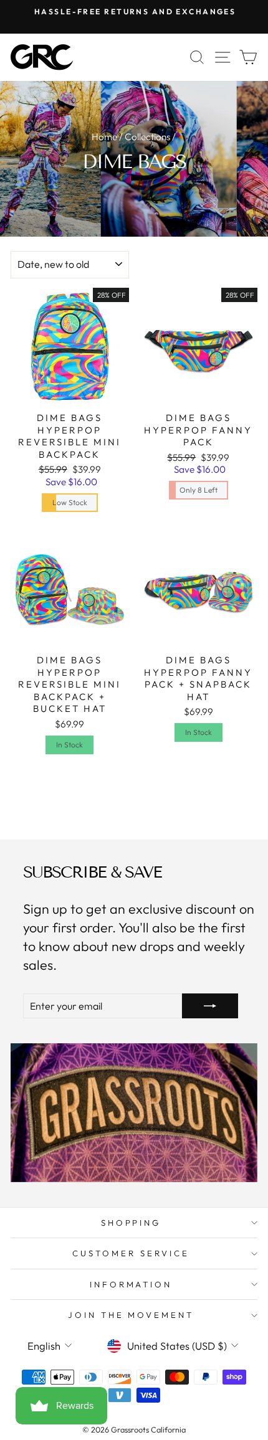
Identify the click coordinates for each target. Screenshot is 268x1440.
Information (131, 1284)
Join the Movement (131, 1315)
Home (104, 137)
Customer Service (130, 1253)
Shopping (131, 1223)
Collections (147, 137)
